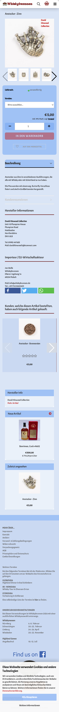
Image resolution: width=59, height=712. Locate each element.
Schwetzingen (8, 626)
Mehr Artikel (13, 403)
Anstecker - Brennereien (29, 343)
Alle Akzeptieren (29, 697)
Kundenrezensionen (16, 200)
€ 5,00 (29, 505)
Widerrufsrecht (9, 544)
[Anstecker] (29, 42)
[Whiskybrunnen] (16, 4)
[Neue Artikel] (50, 414)
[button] (54, 76)
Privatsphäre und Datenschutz (15, 554)
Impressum (7, 531)
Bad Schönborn (25, 582)
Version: (8, 98)
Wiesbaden (7, 632)
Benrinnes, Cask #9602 (29, 446)
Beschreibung (12, 163)
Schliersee (19, 596)
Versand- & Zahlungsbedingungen (17, 541)
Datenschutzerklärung (12, 691)
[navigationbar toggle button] (55, 4)
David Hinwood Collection (45, 23)
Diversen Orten (22, 589)
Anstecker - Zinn (29, 499)
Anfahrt (5, 538)
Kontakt (6, 535)
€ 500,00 (29, 452)
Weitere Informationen (29, 705)
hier (36, 600)
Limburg (6, 629)
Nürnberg (6, 623)
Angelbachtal (8, 641)
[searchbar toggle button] (38, 4)
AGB (4, 550)
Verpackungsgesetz (10, 547)
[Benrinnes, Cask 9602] (29, 430)
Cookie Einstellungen (11, 556)
